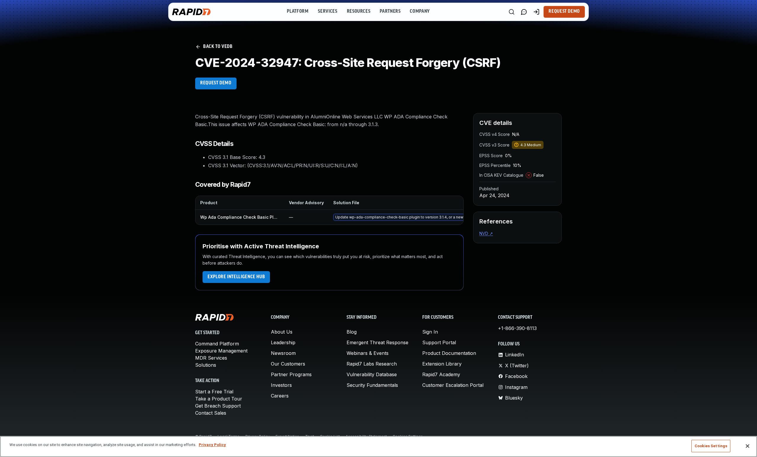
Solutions (205, 365)
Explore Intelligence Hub (236, 277)
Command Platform (217, 344)
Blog (352, 332)
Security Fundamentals (372, 385)
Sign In (430, 332)
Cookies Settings (711, 446)
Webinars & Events (368, 353)
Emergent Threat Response (377, 342)
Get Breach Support (218, 406)
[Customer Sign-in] (536, 12)
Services (327, 11)
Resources (359, 11)
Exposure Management (221, 351)
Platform (297, 11)
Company (420, 11)
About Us (281, 332)
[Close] (747, 446)
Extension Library (442, 364)
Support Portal (439, 342)
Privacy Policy (212, 444)
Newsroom (283, 353)
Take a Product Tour (218, 399)
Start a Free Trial (214, 392)
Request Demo (564, 11)
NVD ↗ (486, 233)
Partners (390, 11)
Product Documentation (449, 353)
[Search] (511, 12)
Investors (281, 385)
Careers (280, 396)
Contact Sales (210, 413)
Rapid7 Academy (441, 374)
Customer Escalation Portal (452, 385)
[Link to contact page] (524, 12)
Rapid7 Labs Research (372, 364)
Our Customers (288, 364)
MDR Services (211, 358)
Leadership (283, 342)
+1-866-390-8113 (517, 328)
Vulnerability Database (372, 374)
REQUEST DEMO (216, 83)
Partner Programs (291, 374)
